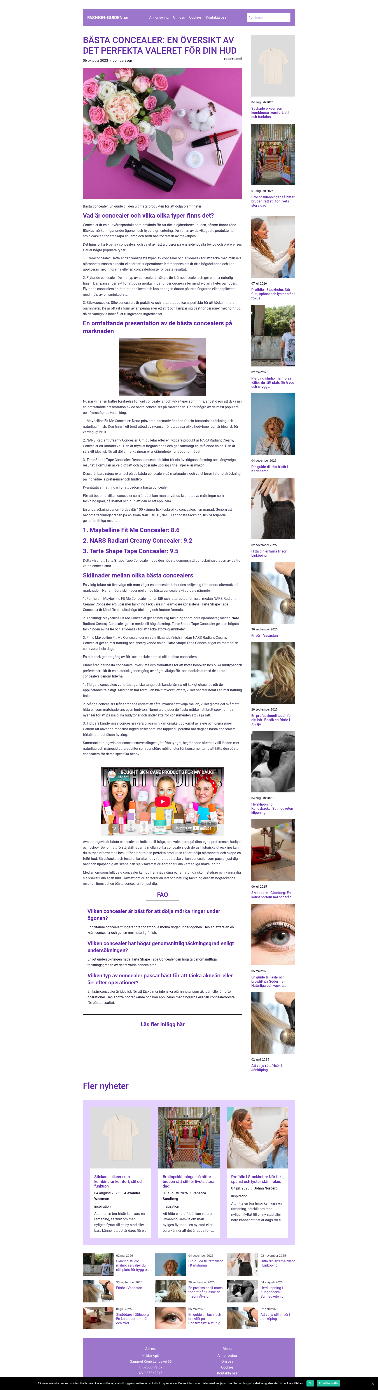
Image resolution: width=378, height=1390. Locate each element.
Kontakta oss (216, 17)
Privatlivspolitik (328, 1383)
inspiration (102, 1206)
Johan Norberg (266, 1188)
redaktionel (233, 59)
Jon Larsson (122, 60)
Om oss (179, 17)
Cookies (195, 17)
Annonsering (159, 17)
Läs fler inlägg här (163, 1024)
